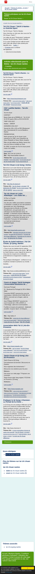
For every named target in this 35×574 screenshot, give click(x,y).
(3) (16, 471)
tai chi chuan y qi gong (19, 186)
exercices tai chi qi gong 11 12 (10, 434)
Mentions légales (14, 553)
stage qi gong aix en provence (11, 393)
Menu (30, 2)
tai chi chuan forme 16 (22, 161)
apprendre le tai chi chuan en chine (12, 277)
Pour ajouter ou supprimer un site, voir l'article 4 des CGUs (15, 560)
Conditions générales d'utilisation (15, 554)
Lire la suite (7, 94)
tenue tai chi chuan (16, 104)
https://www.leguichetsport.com (16, 98)
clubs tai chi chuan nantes (13, 52)
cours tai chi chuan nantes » (12, 23)
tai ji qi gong (16, 348)
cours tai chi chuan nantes (19, 101)
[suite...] (15, 45)
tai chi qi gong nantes (22, 188)
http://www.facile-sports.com (16, 230)
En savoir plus (9, 572)
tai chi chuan (25, 322)
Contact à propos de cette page (19, 557)
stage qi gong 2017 (18, 190)
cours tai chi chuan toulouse (20, 352)
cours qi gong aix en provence (20, 391)
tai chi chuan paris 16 (25, 159)
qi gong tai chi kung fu (16, 234)
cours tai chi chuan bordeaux (20, 350)
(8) (16, 473)
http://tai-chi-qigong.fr (13, 184)
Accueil (4, 553)
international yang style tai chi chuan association (15, 396)
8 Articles (8, 47)
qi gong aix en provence (19, 395)
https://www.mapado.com (15, 346)
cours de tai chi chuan (18, 275)
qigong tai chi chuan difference (21, 318)
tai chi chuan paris (9, 161)
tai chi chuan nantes (15, 102)
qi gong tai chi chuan (15, 238)
